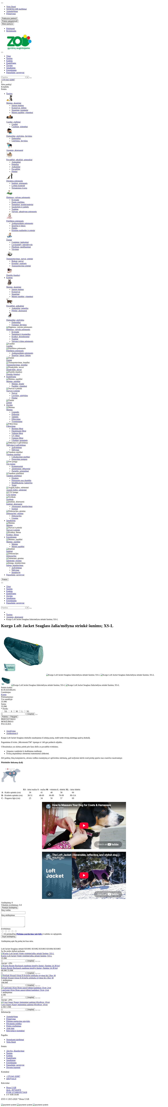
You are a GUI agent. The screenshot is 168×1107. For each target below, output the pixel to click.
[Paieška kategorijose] (2, 52)
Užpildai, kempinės (20, 440)
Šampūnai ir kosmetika (21, 334)
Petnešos (15, 164)
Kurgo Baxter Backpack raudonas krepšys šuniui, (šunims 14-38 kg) (29, 968)
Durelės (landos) (13, 275)
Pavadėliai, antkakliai (15, 306)
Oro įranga (10, 464)
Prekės (4, 1046)
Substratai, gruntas (14, 561)
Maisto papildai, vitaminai (22, 112)
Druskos (15, 478)
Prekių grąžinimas (13, 1026)
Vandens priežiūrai (14, 476)
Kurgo (3, 694)
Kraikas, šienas (12, 535)
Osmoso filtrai (17, 438)
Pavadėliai (16, 169)
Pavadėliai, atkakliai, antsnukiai (19, 160)
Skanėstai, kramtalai (20, 110)
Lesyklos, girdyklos (20, 395)
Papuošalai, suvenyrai (15, 72)
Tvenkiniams (17, 421)
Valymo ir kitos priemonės (22, 341)
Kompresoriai (17, 466)
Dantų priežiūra (18, 202)
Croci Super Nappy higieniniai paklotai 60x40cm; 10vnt (24, 1004)
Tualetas (15, 209)
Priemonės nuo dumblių (21, 480)
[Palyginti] (39, 961)
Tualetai (15, 339)
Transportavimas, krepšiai (16, 365)
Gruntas (15, 518)
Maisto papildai (18, 546)
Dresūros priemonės (14, 181)
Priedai (14, 171)
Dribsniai (15, 414)
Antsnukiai (16, 162)
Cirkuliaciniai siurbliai (21, 457)
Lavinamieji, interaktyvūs (22, 244)
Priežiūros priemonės (15, 221)
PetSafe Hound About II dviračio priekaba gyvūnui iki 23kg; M (27, 978)
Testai (14, 485)
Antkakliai (16, 167)
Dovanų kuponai (13, 1067)
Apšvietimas (17, 447)
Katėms (9, 61)
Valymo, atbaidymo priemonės (24, 211)
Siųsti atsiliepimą (8, 937)
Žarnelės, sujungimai (20, 471)
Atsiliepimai (12, 733)
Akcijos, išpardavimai (15, 1051)
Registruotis (11, 31)
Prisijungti (10, 28)
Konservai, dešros (19, 108)
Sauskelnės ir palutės (20, 207)
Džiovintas (16, 419)
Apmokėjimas (12, 11)
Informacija (5, 1012)
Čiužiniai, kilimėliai (20, 127)
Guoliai (15, 124)
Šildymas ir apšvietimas (16, 445)
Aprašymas (11, 731)
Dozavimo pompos (19, 459)
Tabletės (15, 417)
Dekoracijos (17, 516)
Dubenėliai (16, 138)
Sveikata (9, 499)
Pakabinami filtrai (19, 431)
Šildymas (15, 450)
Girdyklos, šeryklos (20, 141)
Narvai (14, 393)
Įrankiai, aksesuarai (14, 504)
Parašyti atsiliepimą (9, 908)
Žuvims (9, 65)
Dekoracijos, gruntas (14, 513)
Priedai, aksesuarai (19, 311)
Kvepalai (15, 200)
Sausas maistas (18, 105)
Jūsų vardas (6, 910)
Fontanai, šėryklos (19, 325)
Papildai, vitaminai (19, 386)
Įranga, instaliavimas (14, 565)
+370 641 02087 (8, 80)
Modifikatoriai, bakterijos (22, 483)
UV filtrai (16, 436)
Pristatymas (11, 14)
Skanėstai (15, 294)
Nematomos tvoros (19, 188)
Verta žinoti (11, 7)
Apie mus (10, 1028)
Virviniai (15, 249)
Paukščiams (11, 63)
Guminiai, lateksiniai (20, 242)
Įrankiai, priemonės (19, 183)
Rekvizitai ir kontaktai (15, 1031)
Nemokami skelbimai (15, 1039)
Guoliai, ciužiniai (13, 122)
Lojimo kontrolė (18, 185)
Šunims (9, 58)
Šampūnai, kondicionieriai (22, 204)
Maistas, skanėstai (13, 103)
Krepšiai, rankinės (19, 263)
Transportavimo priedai (21, 266)
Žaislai (9, 240)
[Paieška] (31, 77)
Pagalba (4, 1035)
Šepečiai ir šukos (18, 226)
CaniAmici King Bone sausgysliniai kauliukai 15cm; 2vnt (25, 990)
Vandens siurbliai (13, 454)
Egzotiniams (11, 70)
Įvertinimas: (6, 929)
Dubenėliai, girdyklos (15, 320)
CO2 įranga (11, 494)
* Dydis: (4, 709)
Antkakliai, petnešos (20, 308)
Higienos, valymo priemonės (18, 197)
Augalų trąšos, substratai (16, 490)
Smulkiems (10, 68)
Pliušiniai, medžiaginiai (21, 247)
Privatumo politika (14, 1023)
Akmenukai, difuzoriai (21, 469)
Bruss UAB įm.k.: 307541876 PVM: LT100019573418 (16, 1089)
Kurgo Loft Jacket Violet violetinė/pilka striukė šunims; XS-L (26, 956)
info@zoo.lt (11, 1079)
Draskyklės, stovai (14, 369)
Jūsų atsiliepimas (8, 915)
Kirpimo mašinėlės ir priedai (23, 230)
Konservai (16, 292)
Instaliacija (16, 572)
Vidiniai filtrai (17, 433)
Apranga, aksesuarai (14, 150)
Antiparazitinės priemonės (22, 223)
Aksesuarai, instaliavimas (22, 506)
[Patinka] (36, 961)
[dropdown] (2, 2)
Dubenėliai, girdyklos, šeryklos (19, 136)
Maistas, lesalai (18, 384)
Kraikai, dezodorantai (20, 336)
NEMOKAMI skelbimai (16, 9)
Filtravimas (10, 426)
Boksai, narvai (17, 261)
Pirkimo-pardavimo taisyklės (18, 1021)
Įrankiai (15, 509)
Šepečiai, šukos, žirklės (21, 355)
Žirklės (14, 228)
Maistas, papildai (13, 381)
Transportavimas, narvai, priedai (19, 259)
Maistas (9, 410)
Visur (8, 56)
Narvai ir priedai (13, 391)
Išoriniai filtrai (17, 428)
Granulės (15, 412)
